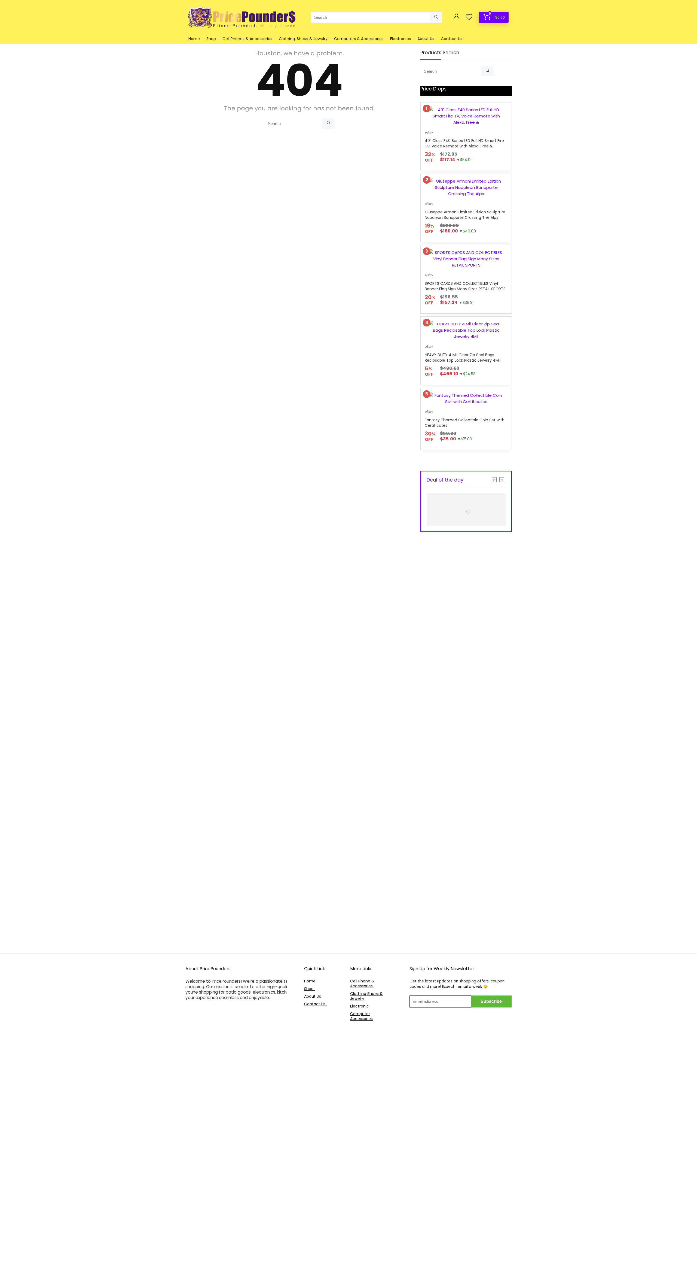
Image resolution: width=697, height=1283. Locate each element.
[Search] (436, 17)
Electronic (359, 1006)
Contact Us (451, 38)
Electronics (400, 38)
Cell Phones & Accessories (247, 38)
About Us (425, 38)
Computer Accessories (361, 1016)
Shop (211, 38)
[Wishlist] (469, 17)
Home (194, 38)
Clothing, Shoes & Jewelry (303, 38)
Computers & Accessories (359, 38)
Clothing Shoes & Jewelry (366, 996)
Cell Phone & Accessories (362, 983)
